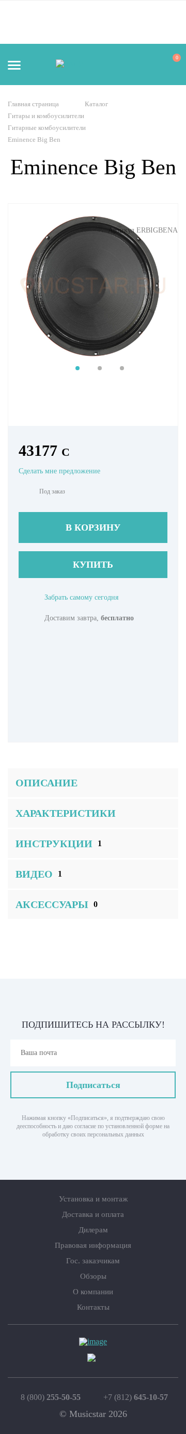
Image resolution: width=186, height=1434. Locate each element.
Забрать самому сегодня (81, 597)
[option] (93, 286)
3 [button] (122, 368)
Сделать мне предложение (59, 471)
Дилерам (93, 1230)
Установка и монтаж (93, 1199)
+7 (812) (135, 1397)
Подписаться (93, 1085)
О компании (93, 1292)
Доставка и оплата (93, 1214)
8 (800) (51, 1397)
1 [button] (77, 368)
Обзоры (93, 1276)
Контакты (93, 1307)
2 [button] (100, 368)
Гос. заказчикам (93, 1261)
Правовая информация (93, 1245)
